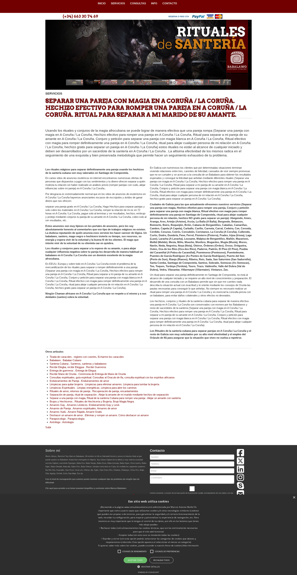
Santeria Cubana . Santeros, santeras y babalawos (78, 363)
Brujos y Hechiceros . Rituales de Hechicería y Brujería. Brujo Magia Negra (92, 401)
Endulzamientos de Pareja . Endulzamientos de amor (79, 380)
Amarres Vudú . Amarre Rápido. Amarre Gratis (76, 411)
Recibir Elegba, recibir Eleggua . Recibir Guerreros (78, 367)
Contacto (169, 3)
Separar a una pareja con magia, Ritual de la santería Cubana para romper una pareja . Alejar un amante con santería (115, 398)
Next (247, 56)
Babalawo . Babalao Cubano (65, 360)
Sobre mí (52, 450)
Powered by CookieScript (148, 572)
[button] (119, 551)
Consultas (138, 3)
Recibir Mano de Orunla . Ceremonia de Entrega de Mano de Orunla (88, 374)
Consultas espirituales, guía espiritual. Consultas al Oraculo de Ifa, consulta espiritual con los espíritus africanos (112, 377)
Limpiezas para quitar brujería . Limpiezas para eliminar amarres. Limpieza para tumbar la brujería (104, 384)
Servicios (118, 3)
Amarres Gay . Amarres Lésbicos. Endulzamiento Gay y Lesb (84, 404)
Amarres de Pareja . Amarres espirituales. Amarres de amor (83, 408)
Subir (48, 427)
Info (154, 3)
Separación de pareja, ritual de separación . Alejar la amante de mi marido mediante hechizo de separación (109, 394)
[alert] (148, 535)
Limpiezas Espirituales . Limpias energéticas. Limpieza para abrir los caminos (93, 387)
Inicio (102, 3)
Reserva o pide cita (178, 16)
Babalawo (70, 6)
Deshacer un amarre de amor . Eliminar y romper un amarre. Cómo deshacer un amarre (99, 415)
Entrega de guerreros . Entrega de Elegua (73, 370)
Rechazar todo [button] (161, 560)
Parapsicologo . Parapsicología (67, 418)
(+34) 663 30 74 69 (80, 16)
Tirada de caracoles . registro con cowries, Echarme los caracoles (87, 356)
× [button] (294, 497)
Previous (50, 56)
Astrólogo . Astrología (62, 422)
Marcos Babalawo (76, 456)
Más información (191, 545)
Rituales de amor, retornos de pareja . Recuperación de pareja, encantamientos (94, 391)
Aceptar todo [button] (135, 560)
